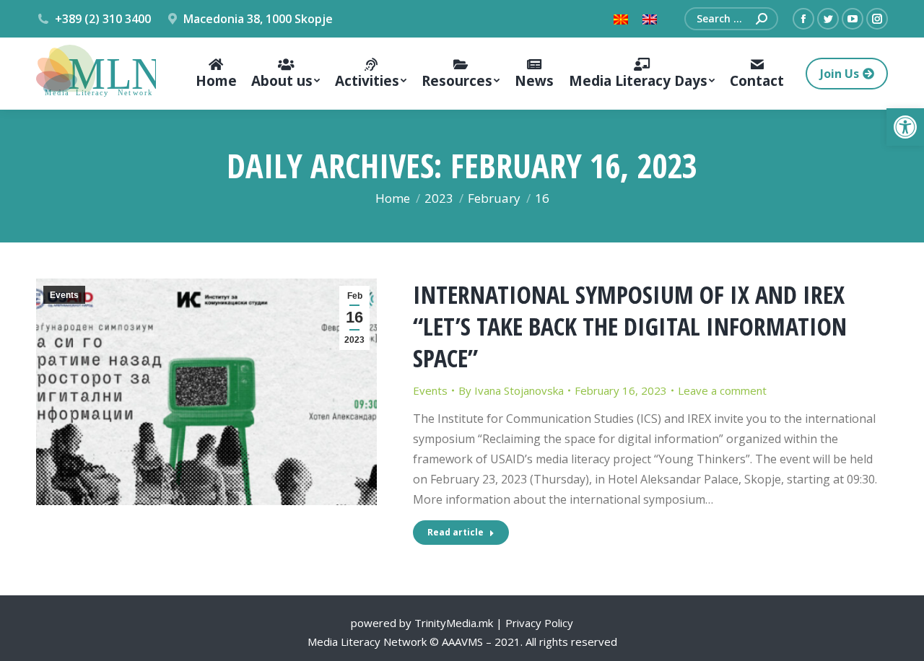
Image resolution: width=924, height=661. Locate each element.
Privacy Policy (539, 623)
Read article (455, 532)
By (511, 390)
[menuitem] (216, 74)
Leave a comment (722, 390)
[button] (905, 127)
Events (64, 295)
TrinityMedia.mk (453, 623)
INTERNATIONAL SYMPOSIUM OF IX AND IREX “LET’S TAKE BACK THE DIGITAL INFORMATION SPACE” (630, 326)
